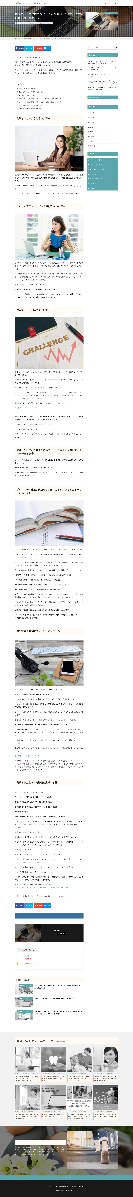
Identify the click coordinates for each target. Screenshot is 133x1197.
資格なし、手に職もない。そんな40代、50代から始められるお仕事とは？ (56, 38)
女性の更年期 (93, 183)
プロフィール (27, 3)
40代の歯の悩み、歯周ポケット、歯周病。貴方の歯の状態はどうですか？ (102, 88)
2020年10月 (91, 146)
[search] (116, 48)
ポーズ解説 (92, 174)
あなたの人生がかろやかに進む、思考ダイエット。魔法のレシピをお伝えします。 (105, 1116)
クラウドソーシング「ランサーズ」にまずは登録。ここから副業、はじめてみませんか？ (44, 887)
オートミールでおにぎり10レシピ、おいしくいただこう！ (102, 75)
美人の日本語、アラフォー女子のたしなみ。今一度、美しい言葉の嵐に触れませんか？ (27, 1116)
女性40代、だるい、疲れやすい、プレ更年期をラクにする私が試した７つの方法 (102, 62)
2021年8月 (91, 122)
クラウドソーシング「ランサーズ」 (26, 408)
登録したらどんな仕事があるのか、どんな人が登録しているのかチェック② (39, 98)
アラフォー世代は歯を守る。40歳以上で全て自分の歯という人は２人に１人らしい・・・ (58, 986)
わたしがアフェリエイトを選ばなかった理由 (30, 92)
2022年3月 (91, 113)
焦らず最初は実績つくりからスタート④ (29, 105)
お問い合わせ (36, 3)
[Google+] (38, 48)
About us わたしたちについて (98, 169)
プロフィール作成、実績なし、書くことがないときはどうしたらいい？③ (39, 102)
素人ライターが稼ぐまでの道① (27, 95)
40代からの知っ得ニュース (44, 23)
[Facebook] (20, 48)
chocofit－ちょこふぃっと (72, 1190)
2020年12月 (91, 136)
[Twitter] (29, 48)
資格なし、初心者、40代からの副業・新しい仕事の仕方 (54, 998)
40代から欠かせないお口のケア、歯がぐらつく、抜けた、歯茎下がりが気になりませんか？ (105, 1078)
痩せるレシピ (93, 188)
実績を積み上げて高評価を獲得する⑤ (29, 108)
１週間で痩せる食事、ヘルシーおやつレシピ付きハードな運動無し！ (102, 68)
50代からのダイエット (95, 164)
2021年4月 (91, 132)
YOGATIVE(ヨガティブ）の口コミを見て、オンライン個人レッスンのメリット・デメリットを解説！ (58, 1012)
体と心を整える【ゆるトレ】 (97, 179)
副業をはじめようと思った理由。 (27, 88)
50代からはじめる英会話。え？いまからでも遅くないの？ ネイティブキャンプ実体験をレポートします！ (79, 1116)
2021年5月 (91, 127)
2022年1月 (91, 117)
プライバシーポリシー (48, 3)
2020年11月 (91, 141)
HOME (18, 38)
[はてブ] (47, 48)
